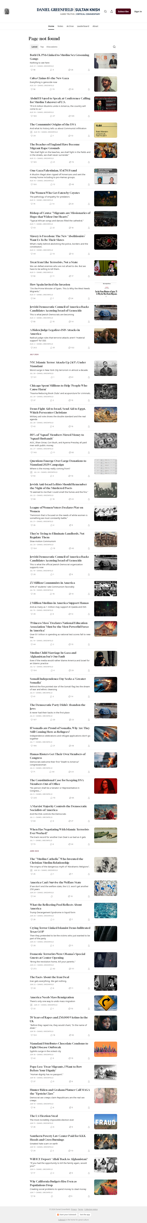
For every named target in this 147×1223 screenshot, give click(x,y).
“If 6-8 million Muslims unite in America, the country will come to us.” (58, 107)
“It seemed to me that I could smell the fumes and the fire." (59, 491)
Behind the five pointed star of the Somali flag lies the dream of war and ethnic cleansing (60, 688)
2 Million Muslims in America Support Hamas (59, 603)
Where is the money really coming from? (50, 468)
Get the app (85, 1214)
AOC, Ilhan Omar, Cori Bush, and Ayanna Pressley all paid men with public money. (58, 444)
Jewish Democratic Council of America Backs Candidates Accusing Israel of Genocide (59, 308)
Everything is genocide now (43, 82)
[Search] (105, 11)
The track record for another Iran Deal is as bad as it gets (58, 837)
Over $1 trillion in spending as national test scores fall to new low (60, 636)
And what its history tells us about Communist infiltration (58, 128)
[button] (51, 26)
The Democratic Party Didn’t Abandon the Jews (57, 706)
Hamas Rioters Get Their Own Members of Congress (57, 755)
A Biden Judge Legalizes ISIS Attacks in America (55, 331)
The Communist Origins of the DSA (53, 124)
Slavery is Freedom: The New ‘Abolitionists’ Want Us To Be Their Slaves (57, 237)
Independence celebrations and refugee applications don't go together (60, 737)
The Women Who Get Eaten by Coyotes (55, 192)
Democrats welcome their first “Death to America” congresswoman (54, 763)
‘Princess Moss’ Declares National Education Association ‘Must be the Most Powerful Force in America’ (59, 626)
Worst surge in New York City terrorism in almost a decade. (59, 370)
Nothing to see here (39, 62)
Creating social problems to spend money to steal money (58, 1189)
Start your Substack (68, 1214)
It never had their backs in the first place (49, 712)
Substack (61, 1220)
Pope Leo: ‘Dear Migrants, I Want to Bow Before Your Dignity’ (56, 1068)
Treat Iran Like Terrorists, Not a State (54, 262)
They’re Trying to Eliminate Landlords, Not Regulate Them (57, 535)
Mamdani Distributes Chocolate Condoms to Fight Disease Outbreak (59, 1045)
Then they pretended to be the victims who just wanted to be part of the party (60, 937)
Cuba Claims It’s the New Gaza (49, 78)
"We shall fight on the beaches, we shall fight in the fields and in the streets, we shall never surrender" (60, 153)
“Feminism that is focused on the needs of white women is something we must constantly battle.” (58, 516)
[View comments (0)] (52, 896)
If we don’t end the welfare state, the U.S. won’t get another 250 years (59, 888)
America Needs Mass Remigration (52, 997)
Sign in (138, 11)
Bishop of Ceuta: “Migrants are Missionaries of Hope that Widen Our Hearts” (60, 214)
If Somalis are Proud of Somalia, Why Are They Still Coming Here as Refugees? (60, 729)
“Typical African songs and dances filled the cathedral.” (57, 220)
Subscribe (123, 11)
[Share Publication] (112, 11)
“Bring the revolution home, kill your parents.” (52, 961)
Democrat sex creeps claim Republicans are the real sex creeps (57, 1099)
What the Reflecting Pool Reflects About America (56, 906)
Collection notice (91, 1209)
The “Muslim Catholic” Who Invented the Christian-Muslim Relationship (56, 860)
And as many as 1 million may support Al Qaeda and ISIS (58, 606)
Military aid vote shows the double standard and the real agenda (58, 418)
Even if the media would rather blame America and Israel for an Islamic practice (60, 662)
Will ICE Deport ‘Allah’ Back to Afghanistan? (59, 1159)
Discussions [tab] (52, 46)
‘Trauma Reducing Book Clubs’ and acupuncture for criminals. (60, 393)
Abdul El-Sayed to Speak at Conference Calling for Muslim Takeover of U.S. (60, 100)
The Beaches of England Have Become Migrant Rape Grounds (55, 146)
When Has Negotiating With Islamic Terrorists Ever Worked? (59, 831)
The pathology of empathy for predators (50, 196)
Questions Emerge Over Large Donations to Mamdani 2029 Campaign (58, 462)
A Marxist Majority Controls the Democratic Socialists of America (58, 808)
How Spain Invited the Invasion (50, 284)
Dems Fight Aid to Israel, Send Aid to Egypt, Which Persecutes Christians (58, 410)
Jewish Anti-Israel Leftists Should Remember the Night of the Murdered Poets (58, 486)
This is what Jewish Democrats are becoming (52, 314)
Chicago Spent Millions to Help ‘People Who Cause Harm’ (58, 387)
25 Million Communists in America (52, 582)
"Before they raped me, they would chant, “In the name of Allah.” (58, 1026)
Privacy (74, 1209)
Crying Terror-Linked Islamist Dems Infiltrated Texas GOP (60, 929)
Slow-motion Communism (43, 541)
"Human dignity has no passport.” (46, 1074)
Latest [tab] (34, 46)
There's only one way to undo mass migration (52, 1001)
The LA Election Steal (44, 1115)
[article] (73, 62)
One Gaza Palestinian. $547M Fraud (53, 170)
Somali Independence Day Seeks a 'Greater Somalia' (58, 680)
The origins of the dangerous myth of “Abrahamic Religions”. (60, 866)
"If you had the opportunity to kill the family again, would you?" (58, 1164)
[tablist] (44, 47)
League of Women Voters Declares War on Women (56, 509)
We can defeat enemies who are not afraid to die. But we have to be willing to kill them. (58, 267)
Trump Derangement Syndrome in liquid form (52, 912)
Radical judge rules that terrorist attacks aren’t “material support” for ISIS (57, 339)
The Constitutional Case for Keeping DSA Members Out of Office (57, 781)
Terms (80, 1209)
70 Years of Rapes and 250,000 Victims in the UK (59, 1019)
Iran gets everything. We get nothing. (48, 981)
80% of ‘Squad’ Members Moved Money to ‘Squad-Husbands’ (57, 436)
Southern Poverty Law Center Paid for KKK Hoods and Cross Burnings (58, 1137)
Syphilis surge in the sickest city (45, 1051)
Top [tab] (42, 46)
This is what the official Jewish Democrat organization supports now (56, 566)
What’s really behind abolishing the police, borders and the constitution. (59, 245)
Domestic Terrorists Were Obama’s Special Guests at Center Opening (57, 955)
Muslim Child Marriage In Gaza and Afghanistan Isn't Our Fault (53, 654)
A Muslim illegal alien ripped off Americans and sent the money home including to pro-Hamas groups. (57, 176)
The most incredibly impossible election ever (52, 1119)
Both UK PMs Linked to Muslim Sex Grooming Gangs (59, 56)
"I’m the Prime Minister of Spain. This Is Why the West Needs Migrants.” (60, 290)
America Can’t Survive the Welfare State (55, 882)
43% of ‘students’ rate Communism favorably (52, 586)
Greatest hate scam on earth (44, 1143)
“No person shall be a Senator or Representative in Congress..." (54, 789)
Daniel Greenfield (45, 66)
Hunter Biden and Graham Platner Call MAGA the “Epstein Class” (60, 1091)
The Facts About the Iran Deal (49, 977)
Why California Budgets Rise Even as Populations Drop (53, 1183)
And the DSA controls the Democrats (48, 813)
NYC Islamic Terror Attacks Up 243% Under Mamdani (58, 364)
